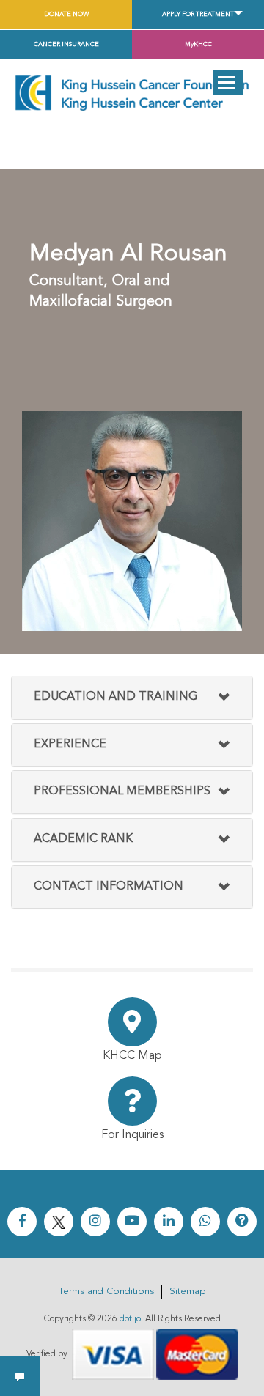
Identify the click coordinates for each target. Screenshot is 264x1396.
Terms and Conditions (106, 1291)
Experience (70, 744)
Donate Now (66, 14)
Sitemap (187, 1291)
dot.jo (130, 1319)
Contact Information (108, 887)
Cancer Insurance (66, 44)
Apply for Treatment (198, 14)
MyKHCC (198, 44)
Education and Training (115, 697)
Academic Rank (83, 839)
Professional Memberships (122, 791)
